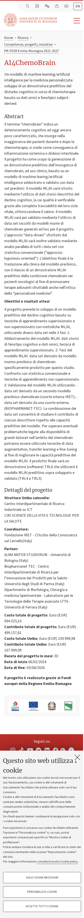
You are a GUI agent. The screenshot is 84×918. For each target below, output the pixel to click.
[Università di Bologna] (31, 20)
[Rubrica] (37, 6)
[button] (70, 21)
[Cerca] (28, 6)
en (78, 6)
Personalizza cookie (42, 892)
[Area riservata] (57, 6)
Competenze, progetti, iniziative (28, 44)
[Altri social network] (71, 750)
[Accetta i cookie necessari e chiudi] (77, 757)
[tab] (77, 6)
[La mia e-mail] (67, 6)
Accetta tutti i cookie (42, 906)
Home (8, 37)
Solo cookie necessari (42, 877)
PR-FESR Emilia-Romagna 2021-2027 (31, 51)
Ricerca (23, 37)
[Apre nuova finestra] (13, 750)
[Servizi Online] (47, 6)
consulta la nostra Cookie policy (57, 861)
